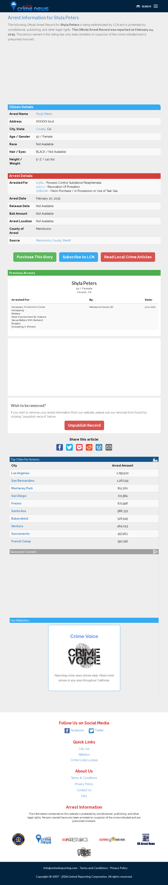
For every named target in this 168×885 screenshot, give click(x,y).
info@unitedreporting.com (60, 868)
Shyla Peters (44, 114)
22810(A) (42, 191)
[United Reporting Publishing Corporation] (18, 839)
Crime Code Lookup (84, 760)
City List (84, 748)
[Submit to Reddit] (89, 447)
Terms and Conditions (93, 868)
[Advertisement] (84, 72)
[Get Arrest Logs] (75, 839)
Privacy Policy (84, 784)
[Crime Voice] (84, 851)
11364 (40, 182)
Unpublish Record (84, 425)
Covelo (41, 129)
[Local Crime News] (43, 839)
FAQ (84, 796)
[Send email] (109, 447)
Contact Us (84, 790)
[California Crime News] (112, 839)
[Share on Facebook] (59, 447)
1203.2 (40, 186)
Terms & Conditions (84, 778)
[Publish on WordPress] (99, 447)
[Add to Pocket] (79, 447)
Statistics (84, 754)
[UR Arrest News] (146, 839)
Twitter (99, 730)
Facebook (77, 730)
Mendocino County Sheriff (53, 240)
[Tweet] (69, 447)
